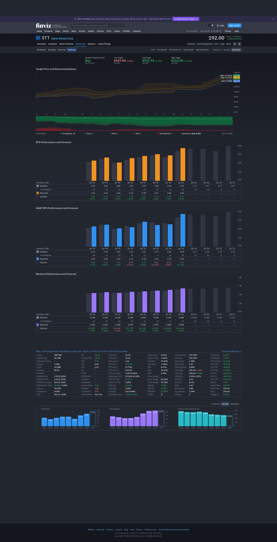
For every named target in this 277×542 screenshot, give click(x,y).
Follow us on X (151, 529)
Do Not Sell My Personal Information (174, 529)
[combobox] (97, 25)
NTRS (44, 351)
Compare (52, 43)
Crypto (117, 31)
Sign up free (234, 25)
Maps (57, 31)
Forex (108, 31)
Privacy (139, 529)
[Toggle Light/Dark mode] (211, 25)
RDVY (116, 351)
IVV (101, 351)
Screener (49, 31)
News (73, 31)
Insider (91, 31)
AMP (53, 351)
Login (222, 25)
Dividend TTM (42, 379)
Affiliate (91, 529)
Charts (66, 31)
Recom (213, 382)
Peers (38, 351)
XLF (111, 351)
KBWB (124, 351)
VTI (91, 351)
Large (222, 44)
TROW (61, 351)
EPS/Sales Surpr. (115, 394)
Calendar (137, 31)
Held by (86, 351)
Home (39, 31)
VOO (95, 351)
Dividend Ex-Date (44, 382)
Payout (40, 388)
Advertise (100, 529)
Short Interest (66, 43)
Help (237, 31)
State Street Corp (62, 38)
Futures (100, 31)
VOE (120, 351)
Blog (126, 529)
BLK (56, 351)
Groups (82, 31)
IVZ (69, 351)
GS (72, 351)
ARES (48, 351)
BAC (75, 351)
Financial (191, 44)
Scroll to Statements (230, 351)
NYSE (228, 44)
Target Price (215, 385)
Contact (118, 529)
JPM (79, 351)
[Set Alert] (235, 44)
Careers (110, 529)
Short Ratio (179, 364)
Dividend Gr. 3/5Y (44, 385)
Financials (80, 43)
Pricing (228, 31)
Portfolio (126, 31)
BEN (66, 351)
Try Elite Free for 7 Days (184, 19)
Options (91, 43)
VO (99, 351)
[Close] (273, 18)
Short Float (179, 361)
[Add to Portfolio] (239, 44)
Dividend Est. (42, 376)
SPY (104, 351)
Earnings (112, 391)
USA (216, 44)
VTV (108, 351)
